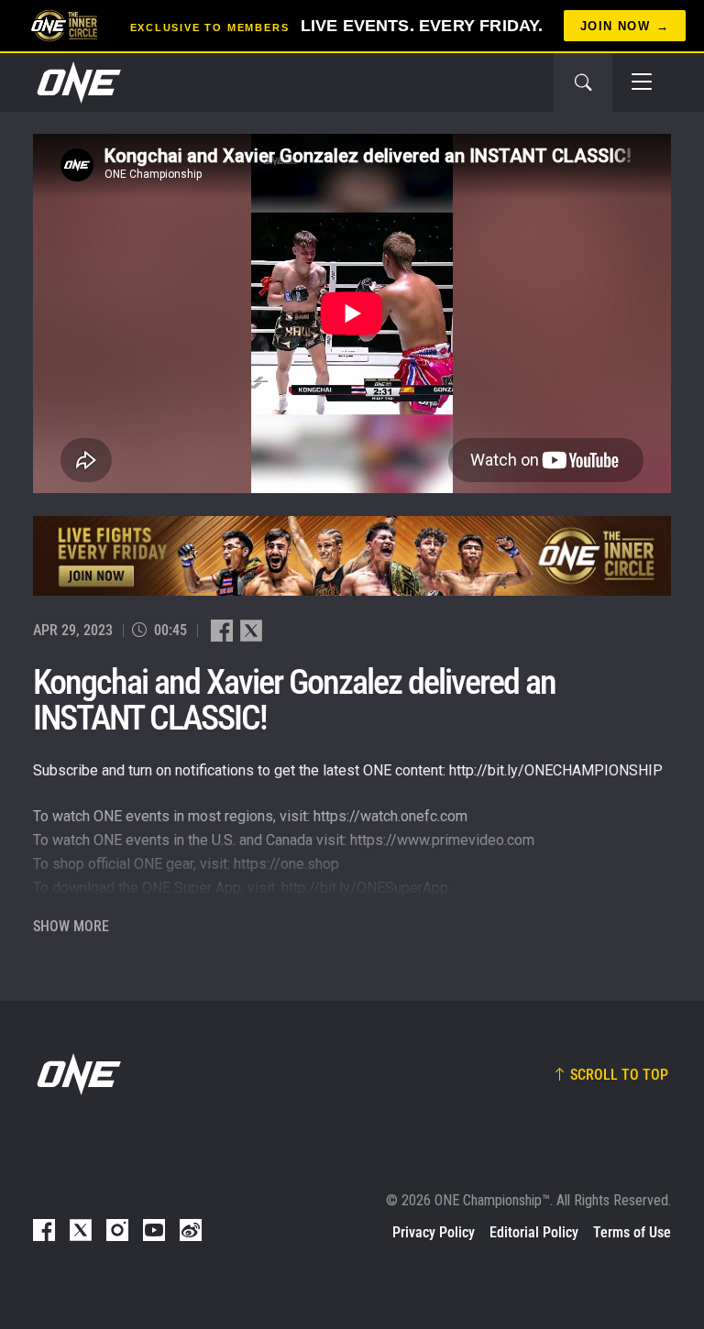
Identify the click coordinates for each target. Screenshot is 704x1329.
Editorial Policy (534, 1232)
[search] (583, 82)
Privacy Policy (433, 1232)
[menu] (641, 82)
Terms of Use (632, 1232)
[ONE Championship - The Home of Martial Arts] (77, 82)
